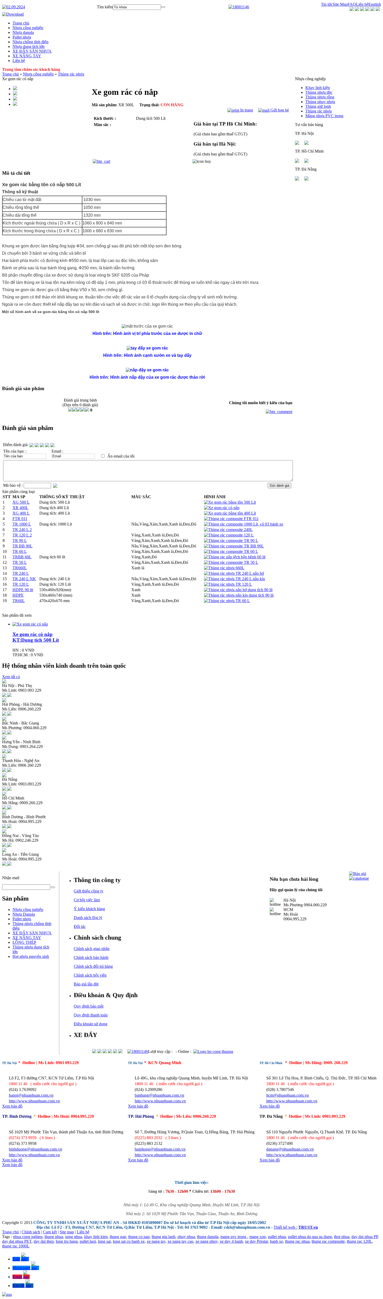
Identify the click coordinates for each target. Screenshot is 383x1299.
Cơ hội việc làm (87, 900)
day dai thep (44, 1241)
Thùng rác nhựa (71, 74)
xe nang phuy (206, 1241)
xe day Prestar (256, 1241)
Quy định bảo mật (88, 1006)
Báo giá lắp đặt (86, 984)
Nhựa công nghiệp (38, 74)
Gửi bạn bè (279, 110)
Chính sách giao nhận (91, 948)
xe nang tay (156, 1241)
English (374, 4)
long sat (104, 1241)
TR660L (20, 568)
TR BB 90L (23, 546)
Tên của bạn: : (15, 451)
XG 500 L (21, 502)
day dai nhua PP (364, 1236)
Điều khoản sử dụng (90, 1024)
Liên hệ (362, 4)
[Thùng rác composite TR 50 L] (231, 562)
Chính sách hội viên (90, 975)
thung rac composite (328, 1241)
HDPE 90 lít (23, 590)
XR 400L (20, 507)
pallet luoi (88, 1241)
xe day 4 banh (231, 1241)
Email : (57, 451)
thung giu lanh (163, 1236)
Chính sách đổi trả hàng (93, 966)
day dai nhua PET (17, 1241)
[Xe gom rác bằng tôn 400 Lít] (230, 513)
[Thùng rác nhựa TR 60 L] (227, 600)
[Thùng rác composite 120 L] (229, 535)
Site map (67, 1232)
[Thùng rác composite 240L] (228, 529)
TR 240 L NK (24, 579)
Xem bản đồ (12, 1106)
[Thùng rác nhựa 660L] (224, 568)
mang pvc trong (233, 1236)
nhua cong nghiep (27, 1236)
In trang (246, 110)
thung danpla (207, 1236)
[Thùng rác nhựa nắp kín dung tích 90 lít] (239, 595)
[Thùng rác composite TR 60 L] (231, 551)
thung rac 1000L (15, 1246)
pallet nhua (277, 1236)
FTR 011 (20, 518)
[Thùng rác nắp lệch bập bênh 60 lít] (234, 557)
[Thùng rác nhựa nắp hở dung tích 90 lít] (238, 590)
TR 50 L (20, 562)
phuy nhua (186, 1236)
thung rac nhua (297, 1241)
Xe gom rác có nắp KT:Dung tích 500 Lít (36, 637)
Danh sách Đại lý (88, 917)
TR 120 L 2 (22, 535)
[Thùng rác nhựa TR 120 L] (228, 584)
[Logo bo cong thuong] (213, 1051)
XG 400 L (21, 513)
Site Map (340, 4)
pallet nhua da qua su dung (310, 1236)
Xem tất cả (11, 677)
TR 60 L (20, 551)
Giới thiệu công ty (88, 891)
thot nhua (341, 1236)
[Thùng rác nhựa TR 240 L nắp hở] (234, 573)
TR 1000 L (22, 524)
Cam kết (50, 1232)
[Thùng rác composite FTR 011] (231, 518)
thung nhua (54, 1236)
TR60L (19, 600)
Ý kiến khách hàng (89, 909)
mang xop (257, 1236)
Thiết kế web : (285, 1227)
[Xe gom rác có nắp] (221, 507)
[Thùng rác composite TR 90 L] (231, 540)
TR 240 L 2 (22, 529)
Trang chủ (10, 74)
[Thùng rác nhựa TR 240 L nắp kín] (234, 579)
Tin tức (327, 4)
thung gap (118, 1236)
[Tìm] (163, 7)
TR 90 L (20, 540)
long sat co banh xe (129, 1241)
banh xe (276, 1241)
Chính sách (31, 1232)
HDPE (18, 595)
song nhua (73, 1236)
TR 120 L (21, 584)
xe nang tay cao (180, 1241)
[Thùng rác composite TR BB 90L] (234, 546)
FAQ (352, 4)
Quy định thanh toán (91, 1015)
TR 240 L (21, 573)
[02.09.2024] (13, 7)
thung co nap (139, 1236)
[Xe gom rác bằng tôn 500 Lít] (230, 502)
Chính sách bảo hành (91, 957)
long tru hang (67, 1241)
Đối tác (80, 926)
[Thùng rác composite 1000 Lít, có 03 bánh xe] (243, 524)
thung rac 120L (359, 1241)
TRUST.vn (308, 1227)
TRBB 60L (22, 557)
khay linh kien (96, 1236)
